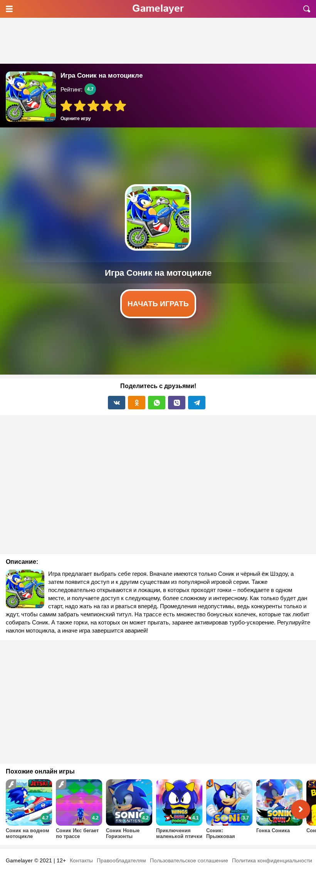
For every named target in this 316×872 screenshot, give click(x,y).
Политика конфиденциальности (272, 860)
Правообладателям (121, 860)
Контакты (81, 860)
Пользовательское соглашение (189, 860)
